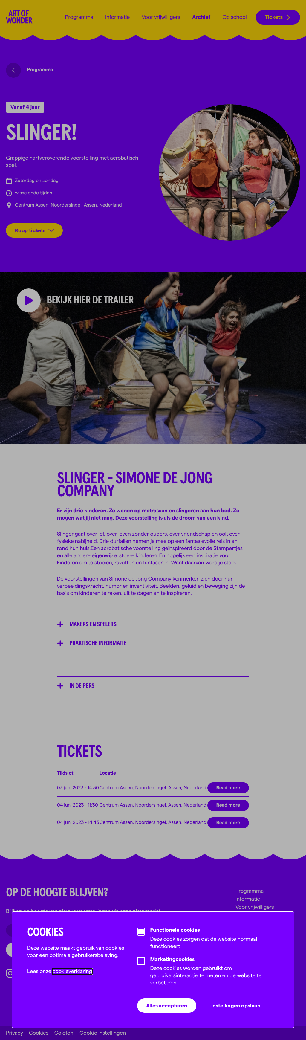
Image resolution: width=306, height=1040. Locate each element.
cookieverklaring (72, 971)
